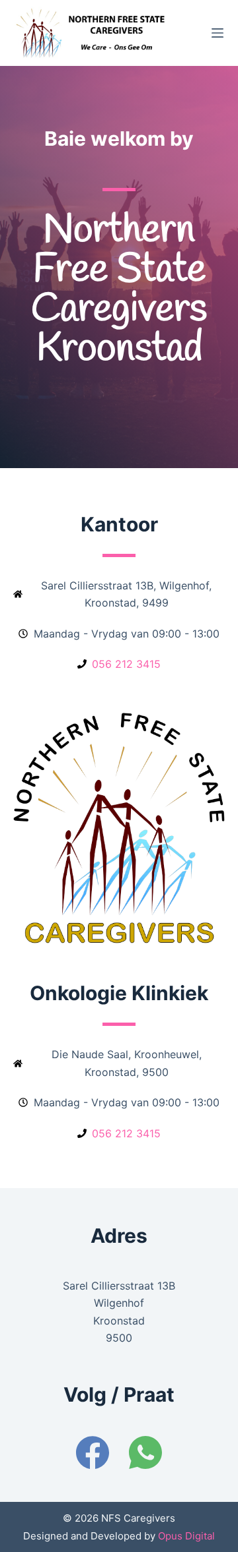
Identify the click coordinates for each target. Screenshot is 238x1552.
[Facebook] (92, 1452)
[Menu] (217, 33)
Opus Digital (185, 1536)
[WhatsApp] (145, 1452)
